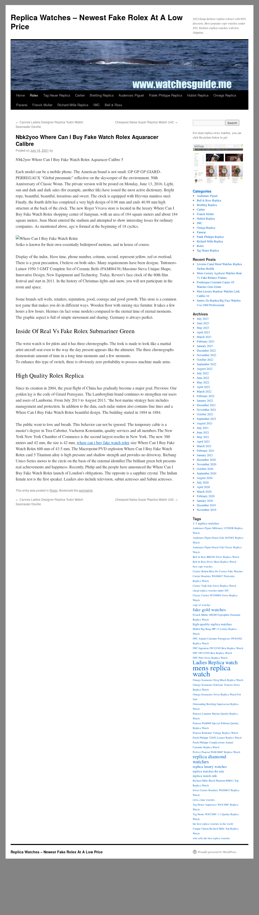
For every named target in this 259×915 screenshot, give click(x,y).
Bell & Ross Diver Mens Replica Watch (214, 561)
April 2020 (203, 487)
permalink (86, 490)
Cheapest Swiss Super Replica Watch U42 (146, 122)
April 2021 (203, 441)
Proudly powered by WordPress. (217, 852)
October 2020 (205, 469)
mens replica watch (211, 670)
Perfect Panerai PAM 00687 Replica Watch (216, 752)
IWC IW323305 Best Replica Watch (212, 653)
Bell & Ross (113, 104)
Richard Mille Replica (72, 104)
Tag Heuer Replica (56, 95)
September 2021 (206, 419)
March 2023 (204, 337)
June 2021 (203, 432)
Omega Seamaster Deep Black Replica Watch (218, 680)
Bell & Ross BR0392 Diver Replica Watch (216, 557)
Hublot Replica (197, 95)
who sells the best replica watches (211, 838)
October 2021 (205, 414)
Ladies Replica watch (215, 662)
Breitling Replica (102, 95)
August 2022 (204, 369)
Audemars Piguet (131, 95)
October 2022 (205, 359)
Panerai (21, 104)
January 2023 (205, 346)
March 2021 (204, 446)
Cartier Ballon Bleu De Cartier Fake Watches (218, 571)
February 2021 (205, 450)
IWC (96, 104)
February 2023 (205, 341)
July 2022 (203, 373)
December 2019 (206, 505)
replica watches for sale (208, 771)
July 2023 (203, 318)
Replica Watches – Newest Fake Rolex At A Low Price (97, 22)
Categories (202, 191)
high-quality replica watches (212, 624)
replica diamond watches (209, 759)
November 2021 (206, 409)
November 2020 (206, 464)
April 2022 (203, 387)
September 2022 (206, 364)
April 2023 (203, 332)
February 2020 (205, 496)
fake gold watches (209, 609)
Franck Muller (42, 104)
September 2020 (206, 473)
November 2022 (206, 355)
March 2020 (204, 491)
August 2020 (204, 478)
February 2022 (205, 396)
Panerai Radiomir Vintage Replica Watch (215, 733)
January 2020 (205, 500)
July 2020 (203, 482)
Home (20, 95)
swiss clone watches (204, 800)
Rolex (34, 95)
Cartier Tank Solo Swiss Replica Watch (214, 585)
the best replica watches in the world (213, 824)
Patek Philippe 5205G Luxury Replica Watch (217, 737)
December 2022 (206, 350)
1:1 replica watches (206, 523)
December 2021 (206, 405)
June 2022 (203, 378)
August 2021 (204, 423)
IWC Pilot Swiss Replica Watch (210, 657)
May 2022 (203, 382)
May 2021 (203, 437)
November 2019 (206, 510)
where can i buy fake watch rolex (103, 442)
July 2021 (203, 428)
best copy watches (202, 566)
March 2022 (204, 391)
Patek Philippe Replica (165, 95)
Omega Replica (224, 95)
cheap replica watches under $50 (210, 590)
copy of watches (201, 605)
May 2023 (203, 328)
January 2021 (205, 455)
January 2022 (205, 400)
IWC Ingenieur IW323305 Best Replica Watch (218, 648)
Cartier (80, 95)
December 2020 (206, 460)
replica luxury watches (210, 766)
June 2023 (203, 323)
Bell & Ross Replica (209, 200)
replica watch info (205, 775)
